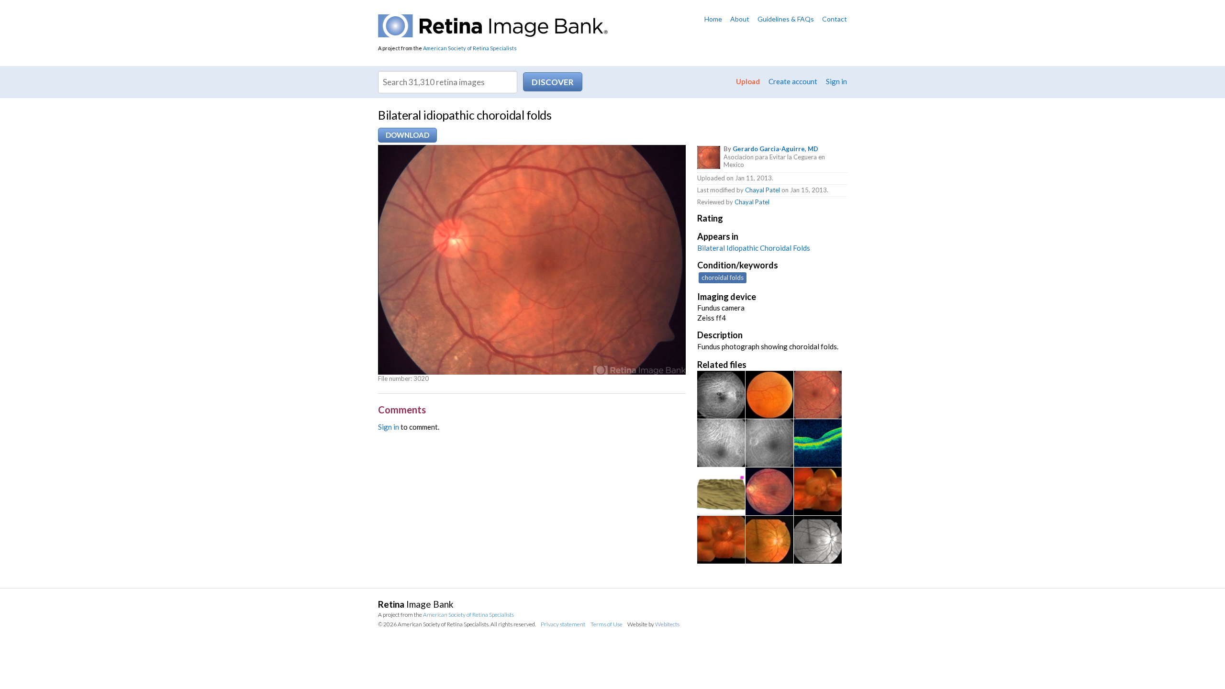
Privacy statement (563, 624)
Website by (653, 624)
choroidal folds (723, 277)
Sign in (836, 81)
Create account (792, 81)
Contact (834, 19)
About (739, 19)
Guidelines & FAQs (785, 19)
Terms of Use (606, 624)
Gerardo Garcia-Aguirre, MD (775, 149)
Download (407, 135)
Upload (748, 81)
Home (713, 19)
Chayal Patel (762, 190)
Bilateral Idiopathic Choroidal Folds (753, 248)
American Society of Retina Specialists (470, 48)
